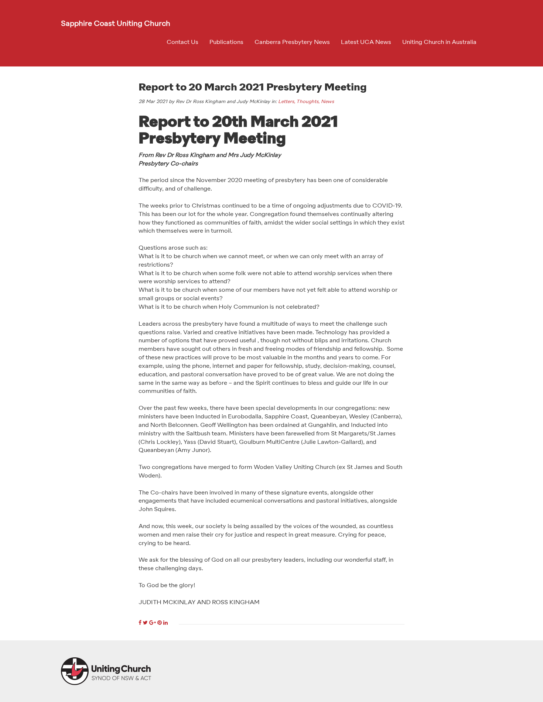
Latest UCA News (366, 42)
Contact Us (182, 42)
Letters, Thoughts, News (306, 101)
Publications (226, 42)
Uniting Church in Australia (439, 42)
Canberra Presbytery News (292, 42)
